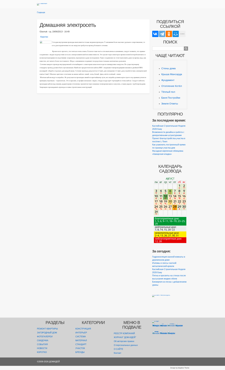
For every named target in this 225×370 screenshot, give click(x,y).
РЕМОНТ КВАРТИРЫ (47, 329)
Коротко (44, 37)
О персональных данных (126, 345)
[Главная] (43, 4)
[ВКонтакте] (155, 34)
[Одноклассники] (169, 34)
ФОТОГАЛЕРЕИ (45, 336)
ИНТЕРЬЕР (81, 333)
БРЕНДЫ (80, 352)
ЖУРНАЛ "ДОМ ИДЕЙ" (125, 337)
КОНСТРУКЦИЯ (83, 329)
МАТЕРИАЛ (81, 340)
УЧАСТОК (80, 348)
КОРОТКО (42, 352)
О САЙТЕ (118, 349)
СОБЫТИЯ (42, 344)
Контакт (117, 353)
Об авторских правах (124, 341)
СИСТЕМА (80, 336)
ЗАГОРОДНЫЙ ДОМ (47, 333)
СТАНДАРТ (80, 344)
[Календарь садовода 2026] (170, 210)
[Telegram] (162, 34)
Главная (41, 12)
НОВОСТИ (42, 348)
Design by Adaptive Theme (179, 368)
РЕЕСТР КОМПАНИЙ (124, 333)
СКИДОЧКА (42, 340)
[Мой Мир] (176, 34)
